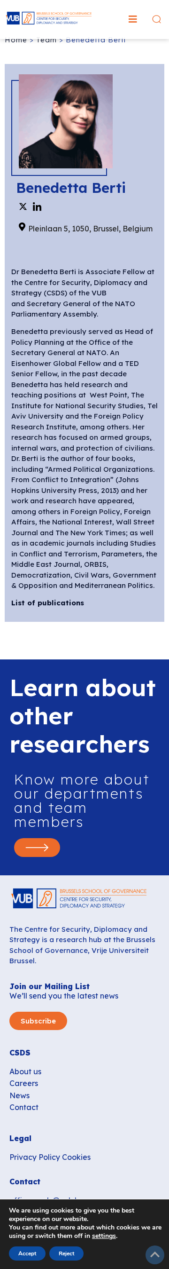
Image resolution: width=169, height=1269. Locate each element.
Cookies (76, 1157)
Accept (27, 1253)
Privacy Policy (34, 1157)
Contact (23, 1107)
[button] (132, 19)
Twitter (23, 206)
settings (104, 1236)
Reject (66, 1253)
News (19, 1095)
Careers (23, 1083)
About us (25, 1071)
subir (155, 1254)
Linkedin (37, 206)
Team (46, 39)
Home (16, 39)
